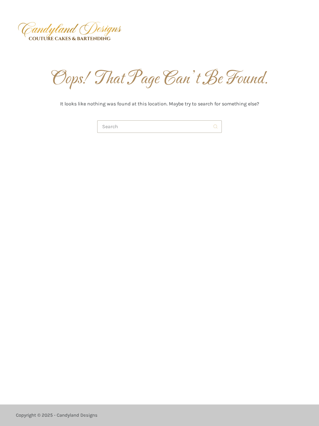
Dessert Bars (196, 30)
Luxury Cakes (157, 30)
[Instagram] (272, 8)
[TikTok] (291, 8)
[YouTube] (300, 8)
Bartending (232, 30)
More (291, 30)
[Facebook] (263, 8)
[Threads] (282, 8)
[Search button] (215, 126)
